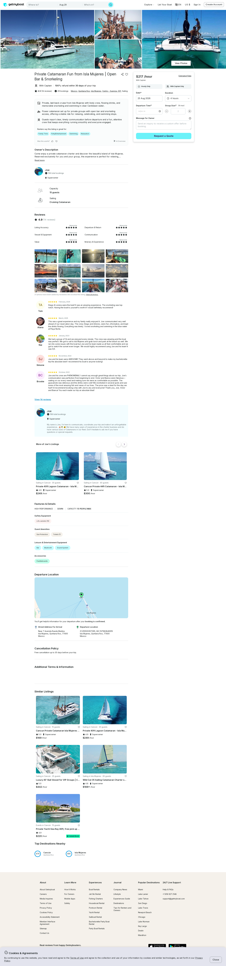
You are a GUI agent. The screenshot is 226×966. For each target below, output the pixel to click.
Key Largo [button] (142, 926)
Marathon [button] (142, 935)
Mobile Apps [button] (69, 899)
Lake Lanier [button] (143, 894)
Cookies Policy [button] (46, 912)
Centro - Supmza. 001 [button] (111, 91)
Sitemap (43, 928)
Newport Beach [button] (145, 912)
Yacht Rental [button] (94, 912)
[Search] (110, 4)
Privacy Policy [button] (46, 908)
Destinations (119, 903)
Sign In (197, 4)
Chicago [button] (141, 917)
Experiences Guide (122, 899)
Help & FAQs (168, 889)
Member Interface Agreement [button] (47, 922)
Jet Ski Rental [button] (95, 894)
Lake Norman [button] (143, 921)
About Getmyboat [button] (47, 889)
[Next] (124, 444)
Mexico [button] (74, 91)
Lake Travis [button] (143, 908)
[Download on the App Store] (157, 947)
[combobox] (42, 4)
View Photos (181, 63)
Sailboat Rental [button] (95, 917)
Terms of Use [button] (77, 958)
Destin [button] (140, 930)
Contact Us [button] (44, 933)
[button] (165, 4)
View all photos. (92, 295)
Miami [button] (140, 889)
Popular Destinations (149, 882)
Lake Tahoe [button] (143, 899)
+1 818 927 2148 (170, 894)
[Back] (118, 444)
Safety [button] (67, 903)
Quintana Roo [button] (84, 91)
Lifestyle (117, 894)
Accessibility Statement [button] (50, 917)
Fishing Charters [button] (96, 899)
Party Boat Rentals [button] (97, 928)
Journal (117, 882)
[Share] (122, 74)
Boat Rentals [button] (94, 889)
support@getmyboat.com (174, 899)
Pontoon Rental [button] (95, 908)
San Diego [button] (142, 903)
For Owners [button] (69, 894)
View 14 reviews (43, 399)
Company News (120, 889)
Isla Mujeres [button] (96, 91)
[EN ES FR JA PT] (178, 4)
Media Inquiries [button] (46, 899)
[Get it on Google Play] (177, 947)
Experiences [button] (95, 882)
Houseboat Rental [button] (96, 903)
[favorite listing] (126, 74)
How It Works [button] (70, 889)
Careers (43, 894)
